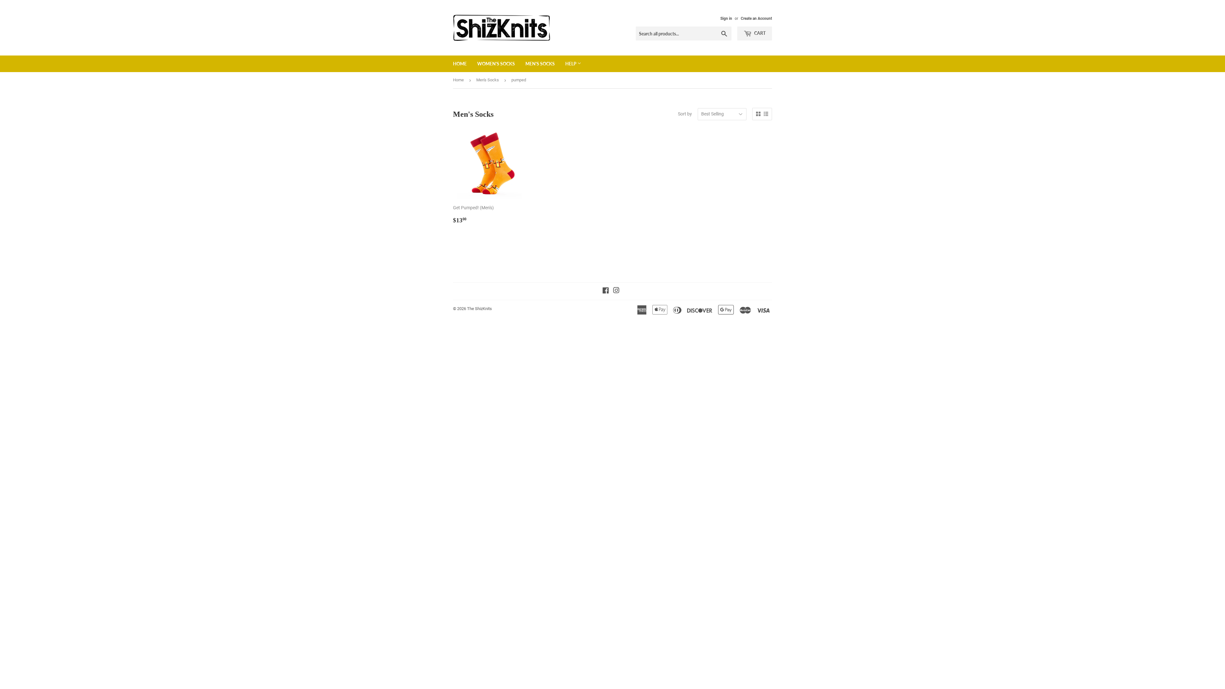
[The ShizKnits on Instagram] (616, 291)
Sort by (685, 113)
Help (571, 63)
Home (460, 63)
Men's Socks (540, 63)
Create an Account (756, 18)
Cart (759, 33)
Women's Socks (496, 63)
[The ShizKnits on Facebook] (605, 291)
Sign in (726, 18)
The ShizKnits (479, 308)
